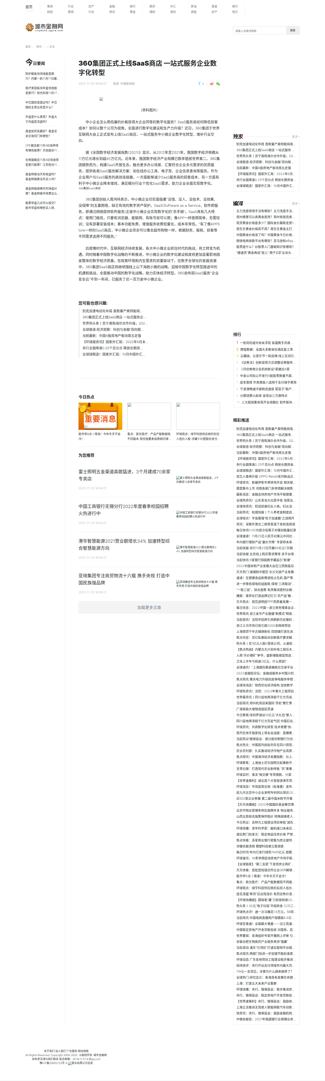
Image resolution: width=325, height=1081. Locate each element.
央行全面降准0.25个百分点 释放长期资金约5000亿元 (273, 180)
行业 (71, 6)
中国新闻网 (127, 83)
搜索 (292, 30)
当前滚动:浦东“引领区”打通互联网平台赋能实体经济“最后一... (278, 947)
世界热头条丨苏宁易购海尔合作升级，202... (114, 323)
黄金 (133, 11)
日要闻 (35, 62)
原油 (194, 6)
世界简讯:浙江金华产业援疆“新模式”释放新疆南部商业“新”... (277, 613)
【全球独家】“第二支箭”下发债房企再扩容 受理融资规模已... (277, 864)
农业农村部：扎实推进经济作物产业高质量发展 (268, 751)
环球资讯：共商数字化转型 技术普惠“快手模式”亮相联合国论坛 (279, 727)
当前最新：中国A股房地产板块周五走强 (111, 336)
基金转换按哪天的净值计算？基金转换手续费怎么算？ (41, 193)
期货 (152, 6)
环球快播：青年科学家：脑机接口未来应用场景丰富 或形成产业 (280, 828)
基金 (214, 6)
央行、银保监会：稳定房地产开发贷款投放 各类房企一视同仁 (278, 995)
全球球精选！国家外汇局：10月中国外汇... (113, 354)
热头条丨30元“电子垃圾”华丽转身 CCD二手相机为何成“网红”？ (279, 906)
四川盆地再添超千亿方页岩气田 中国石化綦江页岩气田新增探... (279, 721)
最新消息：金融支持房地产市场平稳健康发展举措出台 (273, 494)
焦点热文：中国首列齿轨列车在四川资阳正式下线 (270, 745)
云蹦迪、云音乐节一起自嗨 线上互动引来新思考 (273, 356)
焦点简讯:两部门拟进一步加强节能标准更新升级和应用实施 (277, 953)
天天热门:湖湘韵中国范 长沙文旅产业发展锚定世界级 (272, 572)
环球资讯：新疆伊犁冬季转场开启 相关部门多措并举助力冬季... (279, 482)
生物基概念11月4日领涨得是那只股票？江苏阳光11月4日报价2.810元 (42, 164)
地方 (235, 11)
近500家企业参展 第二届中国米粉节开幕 (264, 798)
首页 (29, 9)
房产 (91, 6)
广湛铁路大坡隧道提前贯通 (254, 709)
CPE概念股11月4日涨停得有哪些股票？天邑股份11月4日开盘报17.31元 (42, 150)
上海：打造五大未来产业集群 (256, 983)
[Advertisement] (279, 93)
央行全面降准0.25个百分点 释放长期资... (112, 348)
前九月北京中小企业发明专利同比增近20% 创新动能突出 (275, 792)
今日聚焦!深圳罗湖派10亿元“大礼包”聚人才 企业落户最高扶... (278, 715)
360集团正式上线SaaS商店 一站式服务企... (114, 317)
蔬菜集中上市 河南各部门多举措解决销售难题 (267, 488)
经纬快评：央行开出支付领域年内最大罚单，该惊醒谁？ (275, 965)
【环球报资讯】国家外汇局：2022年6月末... (115, 342)
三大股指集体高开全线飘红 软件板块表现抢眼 (273, 402)
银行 (133, 6)
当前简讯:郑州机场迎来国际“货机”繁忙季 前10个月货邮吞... (276, 703)
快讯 (112, 11)
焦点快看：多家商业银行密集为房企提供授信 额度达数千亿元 (278, 840)
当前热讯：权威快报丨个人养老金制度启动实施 (268, 512)
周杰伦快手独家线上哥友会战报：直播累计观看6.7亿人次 (275, 733)
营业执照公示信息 (82, 1063)
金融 (112, 6)
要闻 (50, 6)
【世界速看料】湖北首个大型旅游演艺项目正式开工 (272, 780)
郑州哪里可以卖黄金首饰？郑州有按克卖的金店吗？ (272, 217)
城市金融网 (100, 1055)
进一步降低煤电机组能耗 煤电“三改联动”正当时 (268, 584)
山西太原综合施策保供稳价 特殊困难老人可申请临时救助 (275, 816)
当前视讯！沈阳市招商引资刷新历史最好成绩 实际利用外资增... (279, 619)
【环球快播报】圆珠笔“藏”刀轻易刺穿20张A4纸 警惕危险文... (278, 900)
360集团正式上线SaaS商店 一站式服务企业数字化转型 (274, 150)
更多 (295, 136)
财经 (50, 11)
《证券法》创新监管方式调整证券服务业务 (269, 362)
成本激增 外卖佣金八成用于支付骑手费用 (268, 382)
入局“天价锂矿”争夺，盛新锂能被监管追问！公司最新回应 (276, 655)
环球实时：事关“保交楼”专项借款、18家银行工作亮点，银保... (279, 774)
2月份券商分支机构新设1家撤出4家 (265, 369)
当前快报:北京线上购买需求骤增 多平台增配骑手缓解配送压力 (279, 554)
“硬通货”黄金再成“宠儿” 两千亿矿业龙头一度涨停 (270, 252)
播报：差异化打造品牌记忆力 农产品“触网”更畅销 (270, 595)
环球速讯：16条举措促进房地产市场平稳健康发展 (270, 858)
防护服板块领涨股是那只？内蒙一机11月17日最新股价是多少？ (42, 78)
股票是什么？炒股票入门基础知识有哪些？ (265, 246)
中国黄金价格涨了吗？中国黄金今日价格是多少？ (270, 235)
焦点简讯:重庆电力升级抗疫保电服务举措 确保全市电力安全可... (280, 679)
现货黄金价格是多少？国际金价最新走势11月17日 (270, 223)
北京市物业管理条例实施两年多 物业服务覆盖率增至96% (275, 810)
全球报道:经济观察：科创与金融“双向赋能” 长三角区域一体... (278, 162)
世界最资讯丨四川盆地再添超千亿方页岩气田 (267, 697)
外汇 (173, 6)
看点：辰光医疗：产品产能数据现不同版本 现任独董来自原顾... (279, 882)
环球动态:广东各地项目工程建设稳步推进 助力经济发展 (274, 959)
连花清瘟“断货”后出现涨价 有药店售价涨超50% (268, 894)
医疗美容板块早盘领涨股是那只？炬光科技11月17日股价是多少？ (42, 92)
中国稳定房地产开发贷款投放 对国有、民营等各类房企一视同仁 (280, 929)
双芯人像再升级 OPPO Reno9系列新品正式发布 (269, 476)
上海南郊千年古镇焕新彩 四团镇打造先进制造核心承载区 (275, 631)
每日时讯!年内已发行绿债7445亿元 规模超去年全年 (271, 852)
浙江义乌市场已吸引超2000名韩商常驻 (263, 625)
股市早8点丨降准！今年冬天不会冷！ (262, 876)
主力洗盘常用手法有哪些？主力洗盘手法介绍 (267, 211)
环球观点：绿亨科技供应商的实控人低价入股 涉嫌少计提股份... (279, 888)
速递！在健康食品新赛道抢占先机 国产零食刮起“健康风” (275, 578)
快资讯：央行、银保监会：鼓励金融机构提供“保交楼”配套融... (279, 1013)
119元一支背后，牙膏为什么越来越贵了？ (265, 971)
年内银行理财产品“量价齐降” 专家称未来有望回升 (270, 542)
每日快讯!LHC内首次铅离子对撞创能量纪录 (266, 530)
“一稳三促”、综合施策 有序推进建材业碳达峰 (267, 590)
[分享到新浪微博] (212, 83)
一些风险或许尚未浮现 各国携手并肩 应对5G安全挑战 (277, 343)
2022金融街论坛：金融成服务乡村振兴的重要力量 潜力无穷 (277, 673)
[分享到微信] (218, 83)
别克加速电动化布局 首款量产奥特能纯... (112, 311)
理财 (152, 11)
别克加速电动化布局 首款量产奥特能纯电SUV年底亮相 (274, 144)
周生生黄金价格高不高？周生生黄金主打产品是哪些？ (273, 229)
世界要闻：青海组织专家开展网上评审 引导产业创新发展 (275, 935)
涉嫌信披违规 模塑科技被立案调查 (260, 846)
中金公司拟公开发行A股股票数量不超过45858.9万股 (276, 375)
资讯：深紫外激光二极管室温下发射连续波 (265, 524)
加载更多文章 (149, 607)
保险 (173, 11)
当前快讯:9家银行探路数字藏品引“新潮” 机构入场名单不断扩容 (279, 560)
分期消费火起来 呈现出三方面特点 (263, 395)
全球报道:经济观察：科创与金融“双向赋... (112, 329)
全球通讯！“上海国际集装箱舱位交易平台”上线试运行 (273, 667)
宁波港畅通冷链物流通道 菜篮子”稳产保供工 (270, 389)
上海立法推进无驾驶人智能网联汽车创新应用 (267, 1007)
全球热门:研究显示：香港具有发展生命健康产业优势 (272, 977)
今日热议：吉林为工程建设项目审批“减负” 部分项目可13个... (278, 822)
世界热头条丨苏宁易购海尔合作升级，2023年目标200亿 (275, 156)
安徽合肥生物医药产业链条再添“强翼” (262, 941)
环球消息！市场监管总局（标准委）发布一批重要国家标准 (276, 786)
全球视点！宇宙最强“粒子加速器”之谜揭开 (265, 518)
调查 (194, 11)
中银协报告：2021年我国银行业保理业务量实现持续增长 (275, 1019)
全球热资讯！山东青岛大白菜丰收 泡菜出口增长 (269, 500)
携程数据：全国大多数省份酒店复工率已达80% (273, 349)
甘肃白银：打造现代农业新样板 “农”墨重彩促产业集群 (273, 768)
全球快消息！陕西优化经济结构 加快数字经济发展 (270, 685)
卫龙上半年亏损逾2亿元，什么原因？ (262, 661)
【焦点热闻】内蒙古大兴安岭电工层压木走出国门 (270, 649)
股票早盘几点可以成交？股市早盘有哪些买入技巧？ (41, 207)
